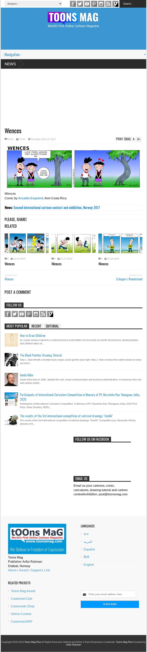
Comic (22, 139)
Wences (10, 263)
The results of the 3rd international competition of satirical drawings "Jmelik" (66, 416)
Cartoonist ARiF (22, 621)
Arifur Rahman (73, 644)
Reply (10, 139)
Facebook (73, 4)
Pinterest (94, 4)
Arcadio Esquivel (30, 198)
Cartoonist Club (21, 598)
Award (23, 570)
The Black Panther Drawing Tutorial (41, 355)
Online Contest (21, 614)
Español (89, 549)
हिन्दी (86, 557)
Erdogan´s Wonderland (129, 279)
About (12, 570)
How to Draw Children (32, 335)
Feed (108, 4)
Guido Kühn (26, 375)
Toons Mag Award (23, 591)
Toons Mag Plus (32, 642)
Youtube (87, 4)
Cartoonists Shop (22, 606)
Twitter (80, 4)
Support (36, 570)
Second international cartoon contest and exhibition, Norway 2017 (56, 207)
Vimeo (115, 4)
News (10, 64)
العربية (88, 541)
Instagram (101, 4)
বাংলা (86, 534)
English (89, 564)
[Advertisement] (73, 41)
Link (47, 570)
